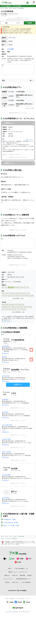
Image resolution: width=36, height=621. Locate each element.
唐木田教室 (5, 399)
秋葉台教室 (5, 412)
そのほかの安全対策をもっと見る (18, 312)
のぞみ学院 (10, 49)
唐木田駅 (14, 8)
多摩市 (10, 8)
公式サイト (18, 384)
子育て (30, 558)
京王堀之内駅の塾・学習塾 (10, 522)
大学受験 (21, 558)
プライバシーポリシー (8, 579)
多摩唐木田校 (5, 346)
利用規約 (29, 575)
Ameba (11, 602)
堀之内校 (4, 357)
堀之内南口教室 (6, 439)
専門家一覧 (14, 575)
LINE (13, 559)
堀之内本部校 (5, 498)
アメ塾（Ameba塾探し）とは (21, 568)
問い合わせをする (6, 321)
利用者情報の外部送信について (23, 579)
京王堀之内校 (5, 376)
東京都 (6, 8)
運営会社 (7, 582)
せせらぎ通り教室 (7, 425)
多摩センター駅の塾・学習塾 (11, 525)
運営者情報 (22, 575)
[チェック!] (32, 350)
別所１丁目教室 (6, 452)
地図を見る (6, 353)
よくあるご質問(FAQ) (26, 582)
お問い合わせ (15, 582)
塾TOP (2, 8)
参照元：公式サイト (30, 139)
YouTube (19, 562)
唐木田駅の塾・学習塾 (9, 519)
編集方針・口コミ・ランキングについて (18, 572)
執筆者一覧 (7, 575)
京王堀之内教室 (6, 475)
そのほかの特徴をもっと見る (18, 298)
